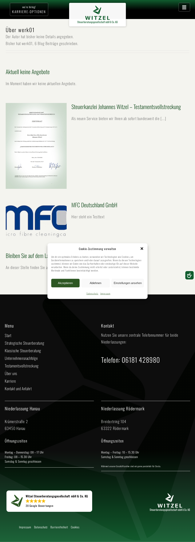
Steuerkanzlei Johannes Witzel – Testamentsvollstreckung (126, 106)
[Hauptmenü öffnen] (184, 7)
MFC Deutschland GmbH (94, 205)
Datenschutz (92, 293)
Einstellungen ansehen (128, 283)
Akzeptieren (65, 283)
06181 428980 (141, 360)
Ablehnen (95, 283)
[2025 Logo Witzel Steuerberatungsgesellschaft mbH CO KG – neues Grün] (97, 7)
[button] (142, 249)
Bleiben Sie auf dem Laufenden (35, 255)
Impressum (105, 293)
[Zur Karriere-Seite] (29, 9)
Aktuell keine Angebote (28, 71)
